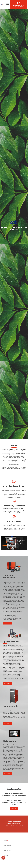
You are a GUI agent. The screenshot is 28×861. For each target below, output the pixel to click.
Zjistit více (14, 231)
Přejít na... (14, 808)
